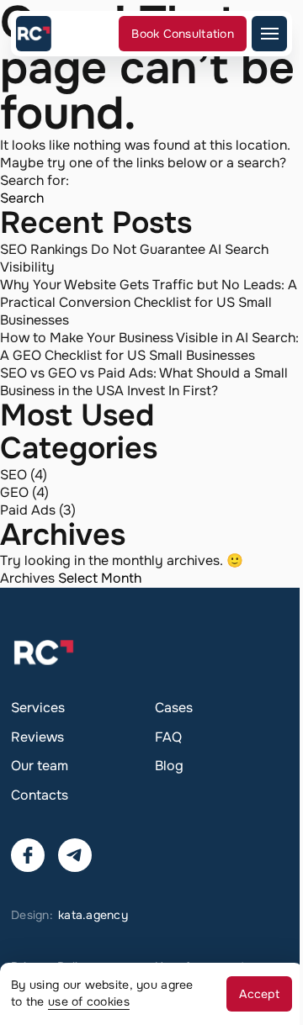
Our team (39, 765)
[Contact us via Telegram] (75, 855)
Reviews (37, 737)
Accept (259, 993)
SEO (13, 474)
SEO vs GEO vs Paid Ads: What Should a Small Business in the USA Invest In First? (144, 381)
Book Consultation (182, 33)
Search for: (34, 180)
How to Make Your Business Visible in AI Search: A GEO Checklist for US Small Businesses (149, 346)
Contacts (39, 795)
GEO (14, 492)
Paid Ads (28, 510)
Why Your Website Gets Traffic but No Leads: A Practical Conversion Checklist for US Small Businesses (148, 302)
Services (38, 707)
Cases (174, 707)
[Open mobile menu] (269, 33)
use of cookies (89, 1001)
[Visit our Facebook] (28, 855)
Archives (27, 578)
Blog (169, 765)
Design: (69, 914)
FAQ (168, 737)
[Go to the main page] (33, 33)
